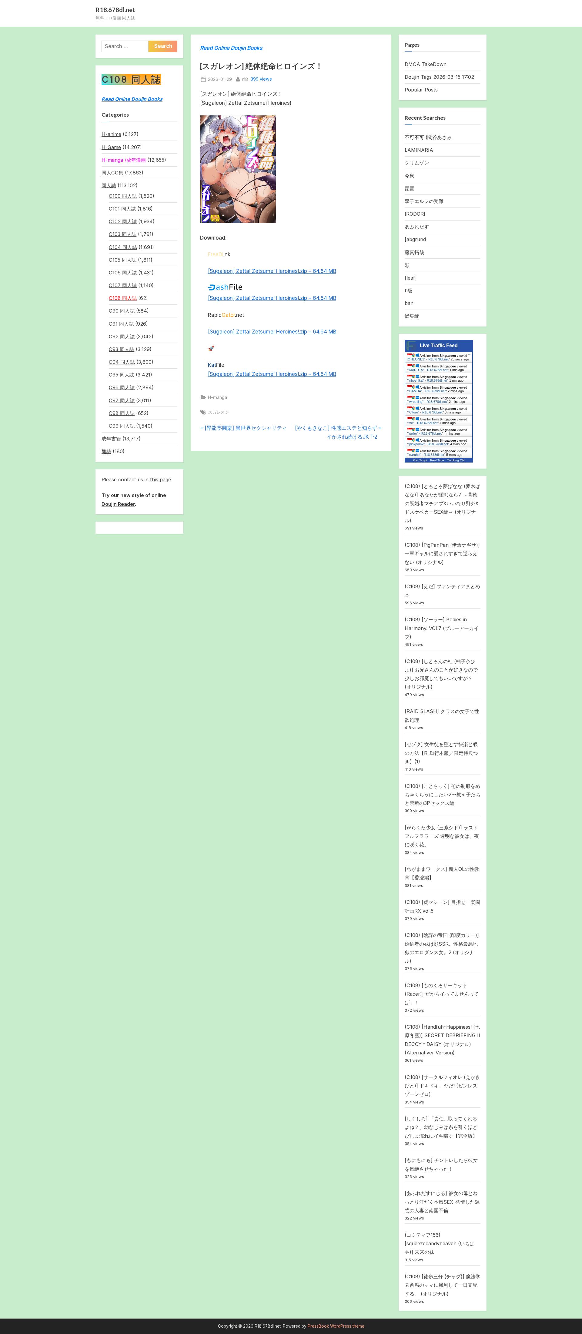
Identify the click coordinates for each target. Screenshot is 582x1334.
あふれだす (417, 227)
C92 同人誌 (122, 337)
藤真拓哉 (414, 252)
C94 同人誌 (122, 362)
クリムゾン (417, 163)
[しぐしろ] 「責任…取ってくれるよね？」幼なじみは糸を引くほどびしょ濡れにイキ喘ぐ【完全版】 (441, 1127)
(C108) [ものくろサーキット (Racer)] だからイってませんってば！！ (442, 994)
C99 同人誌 (122, 426)
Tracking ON (455, 460)
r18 (245, 79)
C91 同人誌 (121, 324)
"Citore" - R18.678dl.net (425, 412)
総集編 (412, 316)
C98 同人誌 (122, 413)
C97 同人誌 (122, 400)
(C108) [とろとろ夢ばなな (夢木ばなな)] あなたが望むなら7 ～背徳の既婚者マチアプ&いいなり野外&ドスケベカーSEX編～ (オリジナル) (442, 503)
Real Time (437, 460)
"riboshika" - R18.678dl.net (427, 380)
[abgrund (415, 239)
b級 (409, 290)
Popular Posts (421, 90)
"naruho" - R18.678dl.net (426, 454)
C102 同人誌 (123, 221)
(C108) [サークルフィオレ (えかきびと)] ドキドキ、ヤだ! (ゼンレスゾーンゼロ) (442, 1085)
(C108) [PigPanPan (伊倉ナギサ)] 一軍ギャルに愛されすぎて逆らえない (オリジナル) (442, 553)
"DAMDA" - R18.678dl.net (427, 391)
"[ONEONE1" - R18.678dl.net (438, 357)
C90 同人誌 (122, 311)
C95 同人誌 (121, 375)
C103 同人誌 (122, 234)
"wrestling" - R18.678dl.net (427, 401)
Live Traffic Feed (439, 345)
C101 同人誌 (122, 209)
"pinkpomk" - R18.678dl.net (428, 444)
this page (160, 479)
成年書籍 (111, 439)
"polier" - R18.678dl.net (425, 433)
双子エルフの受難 (424, 201)
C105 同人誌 (122, 260)
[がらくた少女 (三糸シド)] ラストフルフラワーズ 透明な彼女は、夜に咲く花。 (442, 836)
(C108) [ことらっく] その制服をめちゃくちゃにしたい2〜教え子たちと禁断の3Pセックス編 (442, 794)
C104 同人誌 (123, 247)
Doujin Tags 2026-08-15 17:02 (439, 77)
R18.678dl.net (115, 9)
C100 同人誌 (123, 196)
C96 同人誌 (122, 387)
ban (409, 303)
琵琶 (409, 188)
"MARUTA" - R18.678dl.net (427, 370)
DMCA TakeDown (426, 64)
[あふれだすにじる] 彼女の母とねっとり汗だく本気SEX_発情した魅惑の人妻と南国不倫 (442, 1201)
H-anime (111, 134)
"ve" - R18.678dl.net (422, 423)
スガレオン (218, 412)
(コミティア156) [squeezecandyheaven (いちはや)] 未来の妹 (439, 1243)
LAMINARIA (419, 150)
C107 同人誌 (123, 285)
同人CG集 (112, 173)
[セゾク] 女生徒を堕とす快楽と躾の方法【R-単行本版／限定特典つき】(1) (441, 753)
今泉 (409, 176)
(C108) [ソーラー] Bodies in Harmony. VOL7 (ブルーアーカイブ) (442, 628)
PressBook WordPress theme (336, 1326)
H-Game (111, 147)
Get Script (420, 460)
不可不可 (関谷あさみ (428, 137)
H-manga (217, 397)
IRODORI (415, 214)
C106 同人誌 (123, 273)
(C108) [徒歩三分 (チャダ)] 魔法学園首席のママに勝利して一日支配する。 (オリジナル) (442, 1285)
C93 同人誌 (121, 349)
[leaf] (411, 278)
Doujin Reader (118, 504)
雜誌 (106, 451)
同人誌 (109, 185)
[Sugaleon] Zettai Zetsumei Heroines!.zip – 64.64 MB (272, 271)
